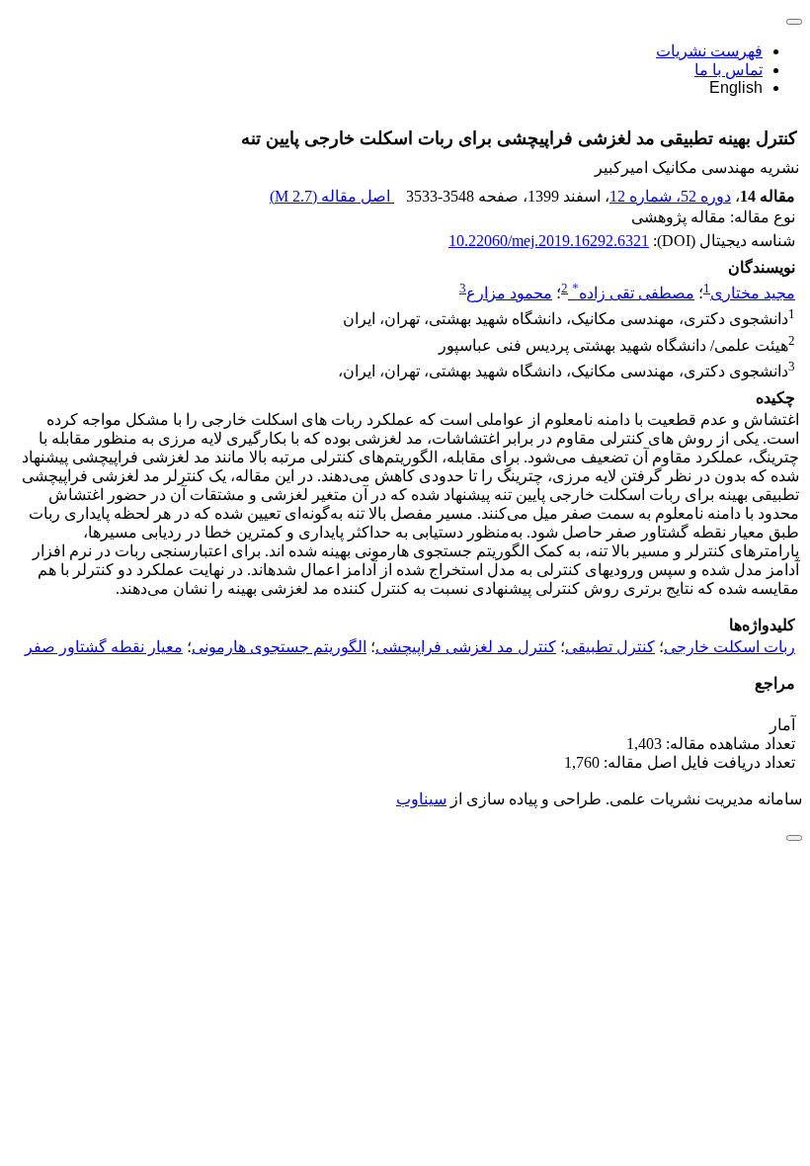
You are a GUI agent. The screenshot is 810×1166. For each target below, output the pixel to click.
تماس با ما (728, 69)
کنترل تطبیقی (610, 646)
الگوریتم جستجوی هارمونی (279, 646)
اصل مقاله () (332, 196)
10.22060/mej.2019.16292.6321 (548, 240)
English (736, 87)
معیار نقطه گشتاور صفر (104, 646)
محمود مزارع (509, 293)
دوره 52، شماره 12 (670, 196)
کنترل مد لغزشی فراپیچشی (465, 646)
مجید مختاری (752, 293)
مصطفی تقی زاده (633, 293)
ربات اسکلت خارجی (729, 646)
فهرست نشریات (709, 50)
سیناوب (421, 799)
